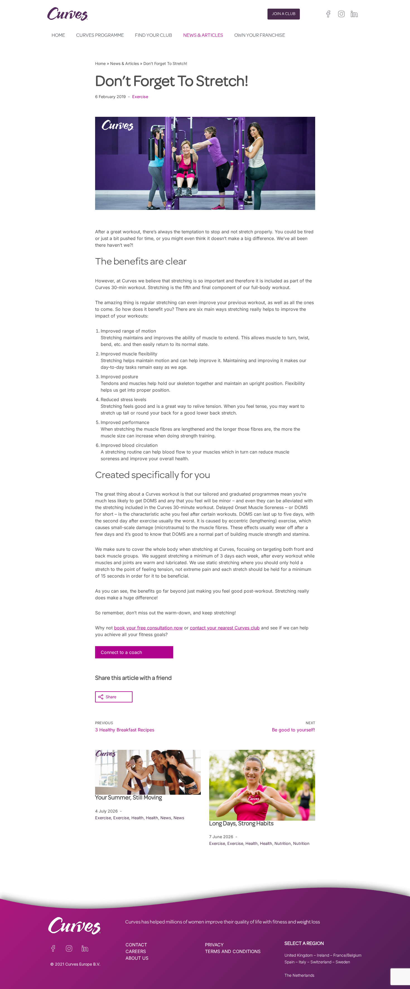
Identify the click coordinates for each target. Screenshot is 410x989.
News (165, 817)
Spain (289, 961)
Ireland (323, 955)
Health (137, 817)
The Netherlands (299, 975)
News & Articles (203, 35)
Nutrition (282, 843)
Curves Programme (100, 35)
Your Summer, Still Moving (129, 798)
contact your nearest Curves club (225, 628)
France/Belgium (347, 955)
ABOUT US (137, 958)
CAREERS (136, 951)
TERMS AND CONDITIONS (233, 951)
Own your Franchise (259, 35)
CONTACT (136, 944)
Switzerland (320, 961)
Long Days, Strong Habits (242, 824)
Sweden (343, 961)
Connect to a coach (121, 652)
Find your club (153, 35)
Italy (302, 961)
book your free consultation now (148, 628)
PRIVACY (214, 944)
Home (58, 35)
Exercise (140, 96)
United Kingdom (298, 955)
